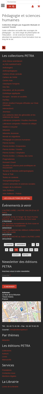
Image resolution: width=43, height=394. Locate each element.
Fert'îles (6, 100)
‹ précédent (20, 244)
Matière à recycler (10, 127)
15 (36, 250)
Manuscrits (6, 360)
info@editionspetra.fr (19, 330)
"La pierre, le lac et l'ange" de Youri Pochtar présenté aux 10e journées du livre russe (20, 218)
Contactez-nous (8, 373)
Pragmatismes (9, 159)
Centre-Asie (8, 80)
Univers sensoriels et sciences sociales (19, 184)
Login (32, 7)
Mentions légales (9, 376)
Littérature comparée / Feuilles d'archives (20, 120)
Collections (6, 351)
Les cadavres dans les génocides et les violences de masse (19, 116)
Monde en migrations (11, 136)
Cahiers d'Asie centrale (12, 74)
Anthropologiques (10, 71)
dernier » (26, 255)
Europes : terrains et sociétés (15, 97)
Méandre (6, 130)
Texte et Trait (8, 174)
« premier (9, 244)
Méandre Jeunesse (11, 133)
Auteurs (5, 354)
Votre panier (38, 7)
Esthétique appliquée (11, 93)
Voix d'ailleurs (8, 190)
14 (31, 250)
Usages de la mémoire (12, 187)
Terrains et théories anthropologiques (18, 171)
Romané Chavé (9, 162)
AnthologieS (8, 68)
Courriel (6, 275)
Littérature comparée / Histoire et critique (20, 124)
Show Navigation (3, 3)
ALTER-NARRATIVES (12, 64)
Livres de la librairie (10, 387)
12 (21, 250)
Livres (4, 357)
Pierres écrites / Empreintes (14, 146)
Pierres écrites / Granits (12, 149)
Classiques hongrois (11, 84)
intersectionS (8, 108)
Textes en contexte (10, 177)
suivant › (16, 255)
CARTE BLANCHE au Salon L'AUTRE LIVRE (21, 237)
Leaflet (31, 321)
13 (26, 250)
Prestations (6, 370)
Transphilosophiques (11, 181)
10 (11, 250)
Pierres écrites (9, 143)
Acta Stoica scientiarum (12, 61)
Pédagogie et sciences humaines (16, 140)
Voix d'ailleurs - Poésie (12, 194)
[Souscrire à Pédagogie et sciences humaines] (21, 47)
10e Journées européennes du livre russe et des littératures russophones (20, 225)
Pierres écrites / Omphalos (14, 153)
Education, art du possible (13, 90)
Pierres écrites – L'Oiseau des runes (18, 156)
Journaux (6, 112)
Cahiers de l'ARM (10, 77)
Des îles (6, 87)
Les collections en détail (17, 198)
